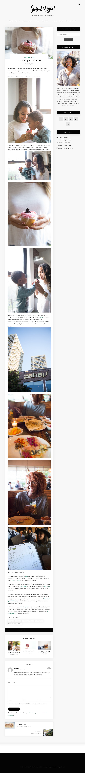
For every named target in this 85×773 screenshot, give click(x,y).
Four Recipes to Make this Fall (24, 726)
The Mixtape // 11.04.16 (14, 652)
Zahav (41, 317)
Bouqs (26, 576)
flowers (18, 620)
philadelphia (39, 620)
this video (47, 586)
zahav (19, 623)
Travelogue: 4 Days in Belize (63, 142)
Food (61, 21)
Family (18, 21)
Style (11, 21)
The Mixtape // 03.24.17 (29, 651)
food (23, 620)
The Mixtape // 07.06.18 (44, 652)
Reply (49, 668)
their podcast (23, 586)
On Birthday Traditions (62, 137)
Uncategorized (29, 57)
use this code (15, 580)
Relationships (27, 21)
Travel (36, 21)
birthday (10, 620)
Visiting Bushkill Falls (36, 733)
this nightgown (25, 607)
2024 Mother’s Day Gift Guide (64, 140)
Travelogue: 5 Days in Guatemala (65, 148)
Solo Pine (62, 767)
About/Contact (70, 21)
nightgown (30, 620)
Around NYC (45, 21)
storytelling (12, 623)
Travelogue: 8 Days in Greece (64, 145)
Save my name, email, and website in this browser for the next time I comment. (28, 703)
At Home (54, 21)
